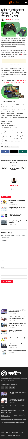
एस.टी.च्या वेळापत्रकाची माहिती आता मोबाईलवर (17, 338)
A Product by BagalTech (15, 435)
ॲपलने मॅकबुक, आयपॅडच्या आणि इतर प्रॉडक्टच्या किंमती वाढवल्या (13, 419)
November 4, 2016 (12, 352)
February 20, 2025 (13, 217)
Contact (22, 432)
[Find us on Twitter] (6, 387)
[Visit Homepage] (14, 2)
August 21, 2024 (12, 224)
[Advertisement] (14, 61)
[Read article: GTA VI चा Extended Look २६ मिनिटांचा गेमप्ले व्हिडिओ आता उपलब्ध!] (4, 311)
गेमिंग (6, 7)
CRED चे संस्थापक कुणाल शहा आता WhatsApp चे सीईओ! (12, 422)
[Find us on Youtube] (13, 387)
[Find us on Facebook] (2, 387)
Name (3, 260)
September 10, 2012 (13, 347)
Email (3, 267)
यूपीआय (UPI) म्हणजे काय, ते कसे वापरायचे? (17, 350)
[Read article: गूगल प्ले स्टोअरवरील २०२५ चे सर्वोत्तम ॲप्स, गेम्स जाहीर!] (4, 202)
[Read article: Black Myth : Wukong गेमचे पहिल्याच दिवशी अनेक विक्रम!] (4, 222)
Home (2, 7)
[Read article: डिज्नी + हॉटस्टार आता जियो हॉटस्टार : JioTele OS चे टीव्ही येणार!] (4, 215)
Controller (7, 146)
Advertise (8, 432)
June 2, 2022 (16, 19)
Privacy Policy (15, 432)
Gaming (13, 146)
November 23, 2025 (13, 204)
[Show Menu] (2, 2)
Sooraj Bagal (8, 19)
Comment (4, 240)
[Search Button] (26, 2)
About (2, 432)
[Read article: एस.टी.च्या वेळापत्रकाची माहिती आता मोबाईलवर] (4, 339)
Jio (17, 146)
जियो (22, 54)
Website (3, 274)
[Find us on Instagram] (10, 387)
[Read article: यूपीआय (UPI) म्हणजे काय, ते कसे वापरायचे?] (4, 352)
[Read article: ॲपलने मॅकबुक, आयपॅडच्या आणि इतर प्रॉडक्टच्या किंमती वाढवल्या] (4, 332)
